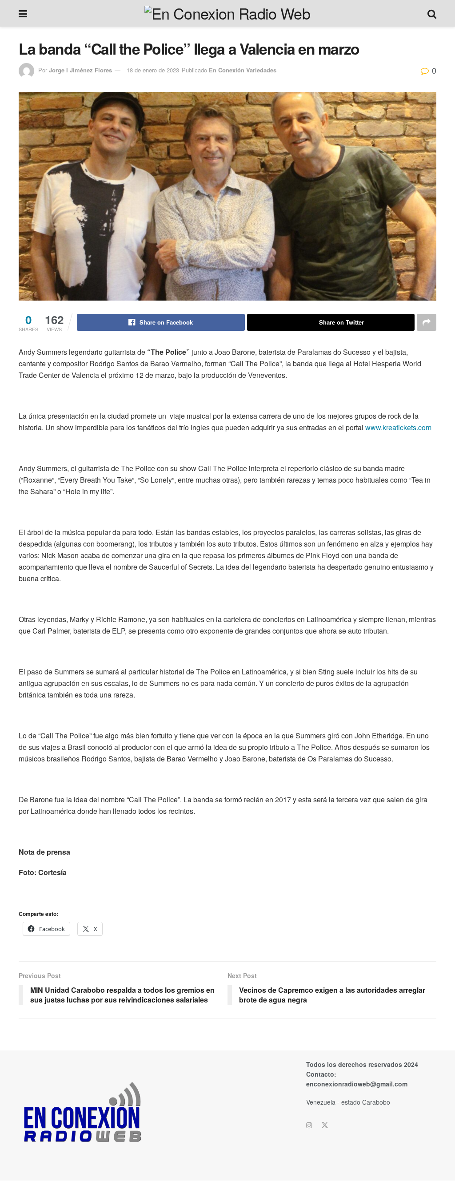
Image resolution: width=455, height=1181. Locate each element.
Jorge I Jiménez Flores (80, 70)
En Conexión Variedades (242, 70)
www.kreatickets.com (398, 427)
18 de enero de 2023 (153, 70)
